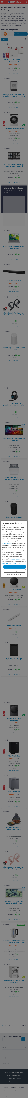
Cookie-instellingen (7, 563)
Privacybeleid (16, 563)
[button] (14, 574)
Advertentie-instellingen (15, 559)
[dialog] (14, 549)
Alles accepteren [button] (15, 567)
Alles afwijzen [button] (14, 571)
